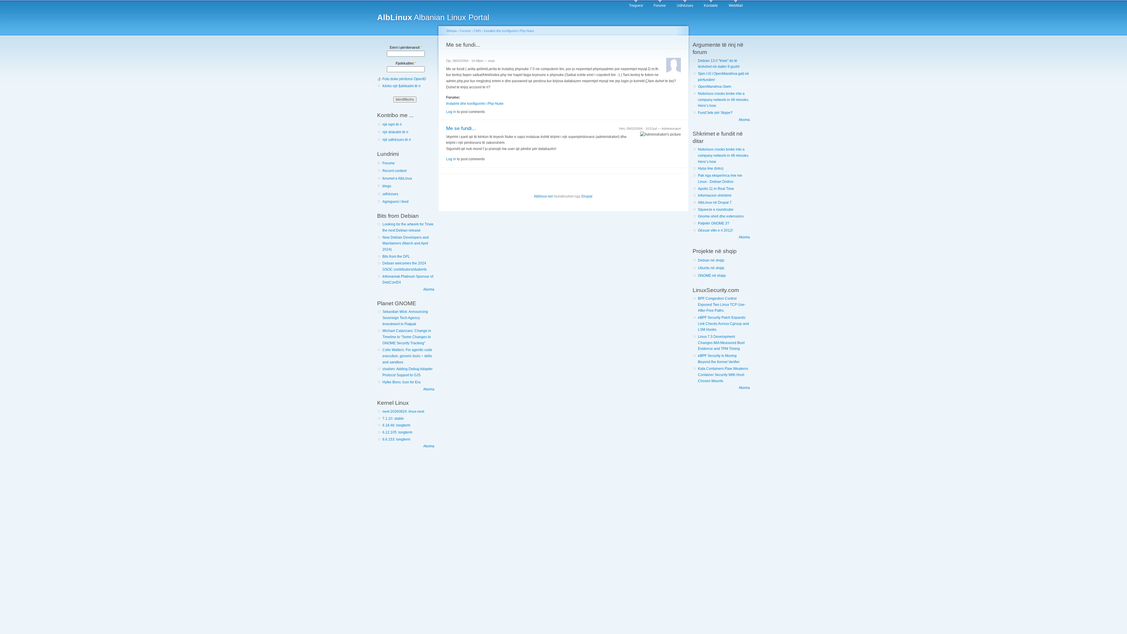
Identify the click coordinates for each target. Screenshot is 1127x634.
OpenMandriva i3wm (714, 87)
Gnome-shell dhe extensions (721, 216)
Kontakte (711, 6)
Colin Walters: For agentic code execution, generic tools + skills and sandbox (407, 356)
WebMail (736, 6)
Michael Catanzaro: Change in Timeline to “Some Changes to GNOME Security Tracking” (406, 337)
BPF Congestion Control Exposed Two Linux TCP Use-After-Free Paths (721, 304)
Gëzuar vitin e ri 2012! (715, 230)
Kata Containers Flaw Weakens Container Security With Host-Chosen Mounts (723, 375)
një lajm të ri (392, 124)
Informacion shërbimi (714, 195)
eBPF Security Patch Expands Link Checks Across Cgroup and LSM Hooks (723, 324)
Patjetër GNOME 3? (713, 223)
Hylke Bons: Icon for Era (401, 382)
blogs (386, 186)
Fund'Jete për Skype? (715, 113)
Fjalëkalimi (406, 63)
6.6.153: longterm (396, 439)
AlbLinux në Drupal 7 (715, 202)
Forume (660, 6)
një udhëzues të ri (396, 140)
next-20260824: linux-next (403, 411)
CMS (477, 31)
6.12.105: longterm (397, 432)
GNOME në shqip (712, 276)
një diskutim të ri (395, 132)
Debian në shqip (711, 260)
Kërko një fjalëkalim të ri (401, 86)
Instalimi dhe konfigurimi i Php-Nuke (509, 31)
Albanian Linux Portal (433, 17)
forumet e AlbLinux (397, 178)
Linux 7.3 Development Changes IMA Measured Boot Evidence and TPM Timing (721, 343)
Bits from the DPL (396, 256)
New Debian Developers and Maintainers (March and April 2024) (405, 243)
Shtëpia (451, 31)
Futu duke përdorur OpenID (404, 79)
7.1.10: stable (393, 419)
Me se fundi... (461, 128)
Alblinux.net (543, 196)
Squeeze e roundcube (715, 210)
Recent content (394, 171)
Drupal (586, 196)
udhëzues (390, 194)
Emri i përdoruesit (406, 47)
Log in (451, 112)
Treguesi (636, 6)
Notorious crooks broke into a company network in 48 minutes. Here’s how (723, 100)
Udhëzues (685, 6)
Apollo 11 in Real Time (716, 189)
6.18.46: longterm (396, 425)
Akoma (428, 289)
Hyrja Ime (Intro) (710, 168)
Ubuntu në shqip (711, 268)
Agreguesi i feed (395, 202)
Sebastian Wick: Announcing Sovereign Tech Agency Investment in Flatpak (405, 318)
